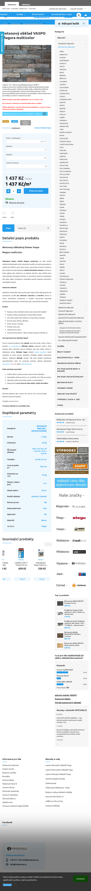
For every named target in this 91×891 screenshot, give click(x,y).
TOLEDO (63, 285)
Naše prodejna (8, 780)
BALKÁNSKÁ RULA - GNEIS (68, 357)
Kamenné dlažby (63, 699)
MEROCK (63, 156)
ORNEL (62, 216)
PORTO (62, 237)
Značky (60, 405)
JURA (62, 129)
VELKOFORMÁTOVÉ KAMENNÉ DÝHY (72, 337)
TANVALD (63, 282)
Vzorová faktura (9, 798)
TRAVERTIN (64, 291)
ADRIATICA (64, 54)
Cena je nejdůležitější (65, 670)
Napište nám (7, 802)
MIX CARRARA (65, 168)
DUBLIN (62, 111)
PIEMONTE (63, 231)
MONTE (62, 195)
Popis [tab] (8, 228)
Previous (47, 544)
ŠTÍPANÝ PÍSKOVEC (66, 279)
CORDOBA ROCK (65, 99)
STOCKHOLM (64, 276)
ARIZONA (63, 69)
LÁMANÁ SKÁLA (65, 141)
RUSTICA (63, 249)
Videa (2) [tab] (22, 228)
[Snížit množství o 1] (19, 191)
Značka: (42, 128)
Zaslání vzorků (76, 9)
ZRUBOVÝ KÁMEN (66, 300)
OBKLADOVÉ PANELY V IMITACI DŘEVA (70, 322)
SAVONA (63, 261)
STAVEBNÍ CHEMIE (65, 388)
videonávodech (26, 364)
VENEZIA (63, 297)
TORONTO (63, 288)
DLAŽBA (60, 346)
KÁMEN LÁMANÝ (66, 132)
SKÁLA (62, 270)
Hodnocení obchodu (57, 9)
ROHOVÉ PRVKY (65, 303)
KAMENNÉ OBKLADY (66, 43)
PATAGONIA (64, 228)
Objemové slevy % (9, 784)
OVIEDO (63, 219)
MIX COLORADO (65, 171)
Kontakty (6, 776)
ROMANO (63, 246)
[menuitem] (6, 14)
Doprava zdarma (63, 676)
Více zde (14, 364)
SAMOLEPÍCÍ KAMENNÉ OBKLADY (71, 318)
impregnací (6, 364)
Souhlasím (80, 879)
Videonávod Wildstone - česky (58, 787)
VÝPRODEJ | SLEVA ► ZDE (68, 399)
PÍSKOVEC (63, 234)
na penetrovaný (14, 346)
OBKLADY (61, 38)
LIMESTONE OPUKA (67, 144)
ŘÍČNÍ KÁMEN (64, 252)
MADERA (63, 192)
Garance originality (10, 795)
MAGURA (63, 150)
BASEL (62, 72)
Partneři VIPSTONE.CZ (55, 796)
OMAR (62, 207)
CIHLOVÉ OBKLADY (65, 311)
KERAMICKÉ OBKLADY (66, 314)
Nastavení (7, 885)
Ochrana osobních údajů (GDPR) (15, 806)
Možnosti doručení (16, 202)
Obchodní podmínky (10, 791)
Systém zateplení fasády (55, 779)
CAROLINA (63, 90)
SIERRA (62, 267)
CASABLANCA (65, 93)
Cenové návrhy (8, 787)
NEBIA (62, 198)
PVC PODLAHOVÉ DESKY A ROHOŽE (68, 370)
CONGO (62, 96)
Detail (22, 579)
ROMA (62, 243)
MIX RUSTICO (64, 183)
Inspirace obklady (53, 805)
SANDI (62, 258)
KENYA (62, 135)
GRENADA (63, 120)
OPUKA (62, 213)
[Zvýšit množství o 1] (8, 191)
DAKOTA (63, 102)
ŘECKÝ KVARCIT (64, 352)
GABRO (62, 117)
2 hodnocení (15, 128)
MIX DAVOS (64, 177)
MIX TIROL (63, 186)
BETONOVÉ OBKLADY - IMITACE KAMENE (39, 428)
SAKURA (63, 255)
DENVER (63, 108)
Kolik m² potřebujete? (13, 138)
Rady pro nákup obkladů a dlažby (59, 792)
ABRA (62, 51)
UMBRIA (63, 294)
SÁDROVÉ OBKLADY (66, 307)
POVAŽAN (63, 240)
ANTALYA (63, 63)
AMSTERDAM (64, 60)
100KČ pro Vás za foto (54, 801)
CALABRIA (63, 81)
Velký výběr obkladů (64, 681)
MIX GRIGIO (64, 180)
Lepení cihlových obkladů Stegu (58, 774)
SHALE (62, 264)
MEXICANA (63, 159)
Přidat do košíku (36, 191)
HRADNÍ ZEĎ (64, 126)
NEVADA (63, 204)
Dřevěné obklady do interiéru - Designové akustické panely (70, 332)
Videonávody (51, 783)
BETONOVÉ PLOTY (65, 382)
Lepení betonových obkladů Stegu (59, 770)
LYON (61, 147)
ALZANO (63, 57)
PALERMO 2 (64, 225)
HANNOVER (64, 123)
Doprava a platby (9, 772)
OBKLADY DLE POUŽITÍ (67, 394)
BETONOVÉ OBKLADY (66, 47)
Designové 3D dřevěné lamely (70, 328)
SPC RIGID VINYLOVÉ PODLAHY (70, 376)
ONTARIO (63, 210)
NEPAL (62, 201)
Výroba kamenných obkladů (68, 702)
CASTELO (63, 84)
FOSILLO (63, 114)
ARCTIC (62, 66)
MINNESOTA (64, 162)
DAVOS (62, 105)
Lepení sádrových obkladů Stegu (59, 765)
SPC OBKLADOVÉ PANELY (68, 340)
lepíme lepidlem (40, 352)
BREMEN (63, 75)
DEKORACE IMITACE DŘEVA (69, 363)
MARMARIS (64, 153)
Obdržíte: (9, 146)
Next (50, 544)
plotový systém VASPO (66, 695)
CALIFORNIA (64, 87)
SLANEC (62, 273)
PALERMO (63, 222)
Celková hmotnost (12, 163)
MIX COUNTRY (65, 174)
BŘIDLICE (63, 78)
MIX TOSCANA (65, 189)
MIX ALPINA (64, 165)
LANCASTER (64, 138)
